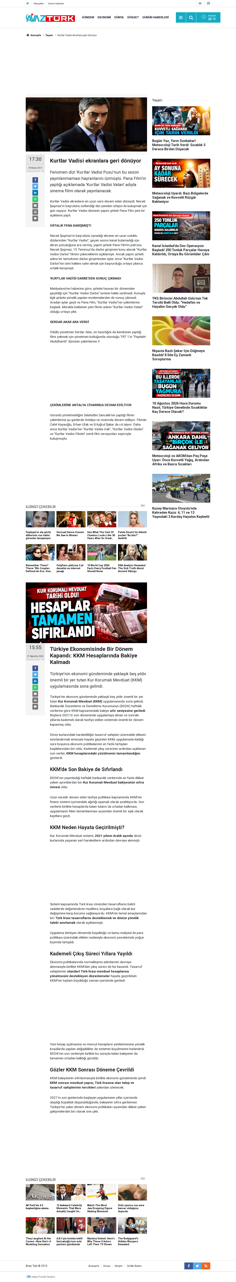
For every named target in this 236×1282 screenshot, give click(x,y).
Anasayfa (93, 1266)
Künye (106, 1266)
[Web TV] (200, 3)
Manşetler (39, 3)
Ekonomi (104, 17)
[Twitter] (35, 186)
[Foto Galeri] (208, 3)
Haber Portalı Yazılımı (43, 1276)
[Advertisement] (118, 63)
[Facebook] (35, 180)
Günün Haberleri (56, 3)
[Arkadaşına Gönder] (35, 205)
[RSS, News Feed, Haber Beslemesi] (206, 1265)
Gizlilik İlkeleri (134, 1266)
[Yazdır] (35, 212)
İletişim (119, 1266)
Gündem (88, 17)
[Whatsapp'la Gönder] (35, 199)
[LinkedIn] (35, 193)
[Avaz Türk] (50, 17)
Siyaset (133, 17)
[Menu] (181, 17)
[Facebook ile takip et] (188, 1265)
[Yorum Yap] (35, 218)
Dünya (119, 17)
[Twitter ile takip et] (197, 1265)
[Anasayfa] (28, 3)
